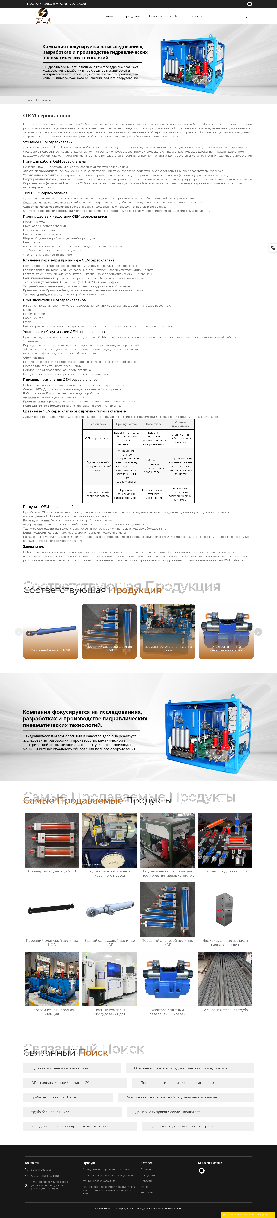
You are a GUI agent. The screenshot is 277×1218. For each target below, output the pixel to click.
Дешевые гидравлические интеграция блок (187, 1126)
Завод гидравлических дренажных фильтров (69, 1126)
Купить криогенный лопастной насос (62, 1068)
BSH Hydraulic (46, 536)
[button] (258, 632)
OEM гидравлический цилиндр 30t (61, 1083)
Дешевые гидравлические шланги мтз (168, 1112)
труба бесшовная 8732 (50, 1112)
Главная (29, 100)
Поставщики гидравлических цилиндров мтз (178, 1083)
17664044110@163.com (43, 3)
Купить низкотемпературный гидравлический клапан (171, 1097)
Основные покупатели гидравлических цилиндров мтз (180, 1068)
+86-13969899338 (75, 3)
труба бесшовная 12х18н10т (53, 1097)
